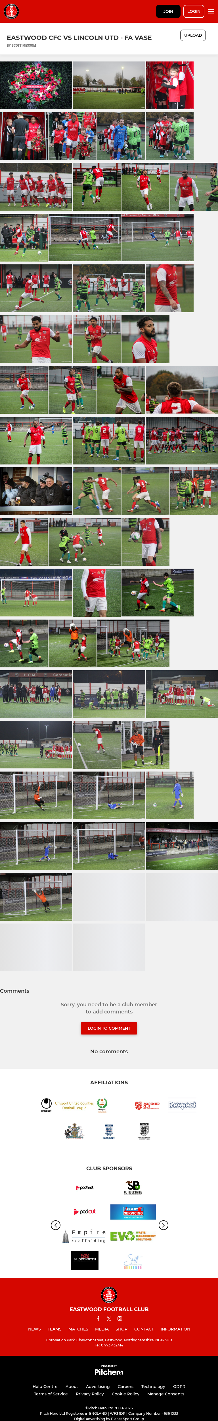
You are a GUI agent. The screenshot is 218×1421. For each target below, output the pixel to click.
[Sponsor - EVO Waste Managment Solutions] (133, 1237)
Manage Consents (165, 1394)
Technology (153, 1386)
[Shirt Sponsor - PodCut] (85, 1213)
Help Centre (45, 1386)
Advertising (98, 1386)
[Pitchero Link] (109, 1373)
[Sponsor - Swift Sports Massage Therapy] (133, 1261)
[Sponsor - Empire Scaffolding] (85, 1237)
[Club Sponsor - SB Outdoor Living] (133, 1189)
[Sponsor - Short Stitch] (85, 1261)
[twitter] (109, 1319)
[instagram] (120, 1319)
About (72, 1386)
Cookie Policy (125, 1394)
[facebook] (98, 1319)
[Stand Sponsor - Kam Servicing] (133, 1213)
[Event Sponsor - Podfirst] (85, 1189)
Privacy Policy (90, 1394)
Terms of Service (51, 1394)
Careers (125, 1386)
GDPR (179, 1386)
